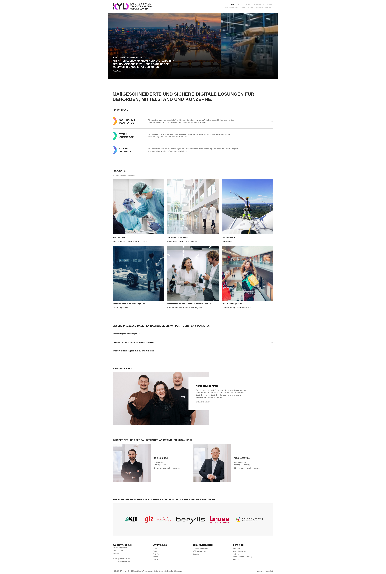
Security (269, 7)
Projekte (248, 5)
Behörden (236, 548)
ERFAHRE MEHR (203, 402)
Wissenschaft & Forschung (242, 557)
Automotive (237, 554)
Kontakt (269, 5)
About (239, 5)
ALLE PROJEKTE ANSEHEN (124, 175)
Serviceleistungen (203, 545)
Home (232, 5)
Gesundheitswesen (240, 551)
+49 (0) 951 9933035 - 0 (123, 561)
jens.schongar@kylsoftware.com (168, 468)
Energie (236, 559)
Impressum (259, 571)
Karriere (156, 557)
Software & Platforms (235, 7)
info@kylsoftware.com (122, 559)
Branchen (259, 5)
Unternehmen (160, 545)
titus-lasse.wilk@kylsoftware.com (249, 468)
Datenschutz (268, 571)
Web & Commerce (255, 7)
